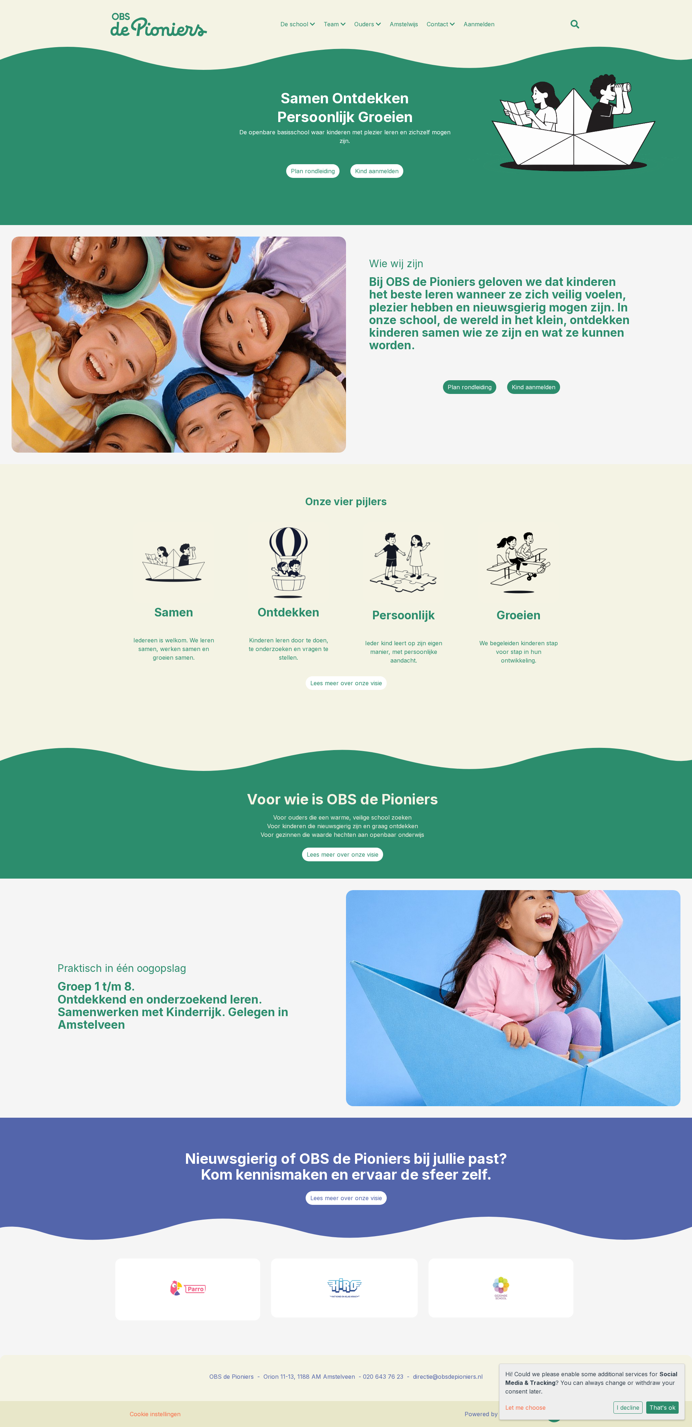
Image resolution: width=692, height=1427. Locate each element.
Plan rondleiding (313, 171)
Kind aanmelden (377, 171)
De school (295, 24)
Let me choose (525, 1407)
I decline (628, 1407)
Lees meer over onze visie (346, 683)
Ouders (365, 24)
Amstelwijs (404, 24)
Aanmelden (478, 24)
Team (332, 24)
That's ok (662, 1407)
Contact (438, 24)
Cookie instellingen (155, 1414)
